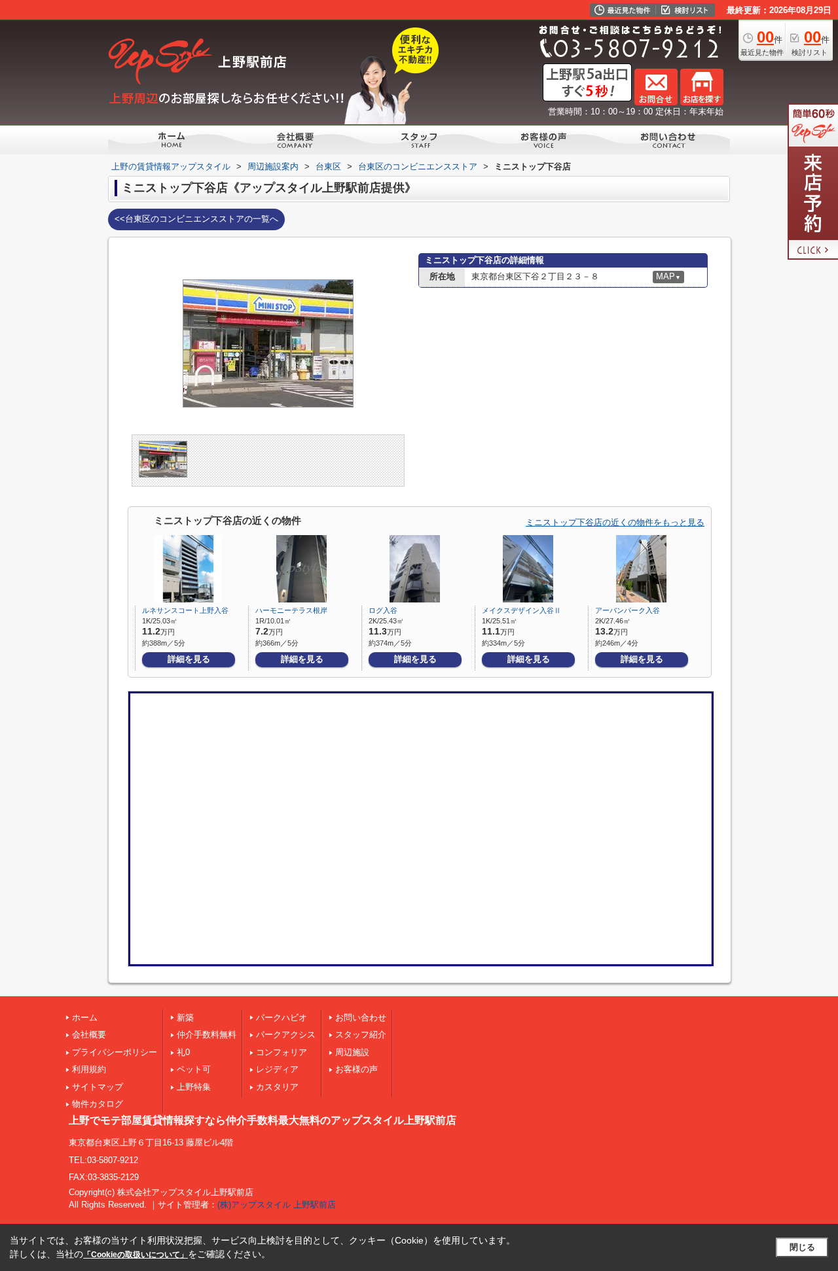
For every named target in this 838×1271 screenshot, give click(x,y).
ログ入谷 (383, 610)
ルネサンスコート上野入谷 (185, 610)
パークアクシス (286, 1034)
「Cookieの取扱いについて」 (135, 1254)
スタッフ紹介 (360, 1034)
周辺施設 (352, 1052)
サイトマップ (97, 1087)
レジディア (277, 1069)
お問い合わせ (360, 1017)
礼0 (183, 1052)
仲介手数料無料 (206, 1034)
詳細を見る (189, 659)
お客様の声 (356, 1069)
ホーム (85, 1017)
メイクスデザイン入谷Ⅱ (521, 610)
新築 (185, 1017)
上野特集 (194, 1087)
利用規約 (89, 1069)
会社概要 (89, 1034)
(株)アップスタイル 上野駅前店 (276, 1205)
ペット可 (194, 1069)
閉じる (802, 1247)
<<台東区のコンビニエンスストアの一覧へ (196, 219)
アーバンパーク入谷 (627, 610)
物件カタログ (97, 1104)
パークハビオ (281, 1017)
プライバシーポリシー (114, 1052)
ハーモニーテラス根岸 (291, 610)
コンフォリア (281, 1052)
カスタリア (277, 1087)
